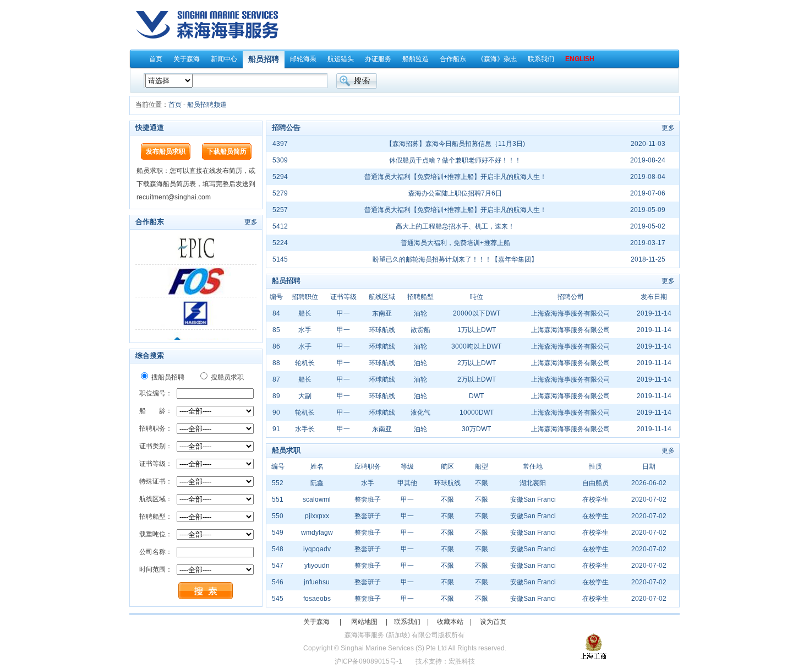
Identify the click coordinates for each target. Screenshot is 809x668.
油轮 (420, 313)
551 (277, 499)
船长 (304, 313)
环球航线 (382, 330)
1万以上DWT (476, 330)
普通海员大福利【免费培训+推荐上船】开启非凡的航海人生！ (455, 177)
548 (277, 549)
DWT (476, 396)
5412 (280, 226)
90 (276, 412)
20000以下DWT (476, 313)
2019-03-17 (647, 243)
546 (277, 582)
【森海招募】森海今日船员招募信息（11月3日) (455, 144)
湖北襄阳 (533, 483)
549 (277, 532)
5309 (280, 160)
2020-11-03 (648, 144)
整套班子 (367, 499)
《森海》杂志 (497, 59)
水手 (304, 330)
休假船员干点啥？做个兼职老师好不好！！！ (455, 160)
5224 (280, 243)
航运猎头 (340, 59)
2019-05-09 (647, 210)
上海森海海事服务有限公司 (570, 313)
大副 (304, 396)
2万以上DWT (476, 363)
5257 (280, 210)
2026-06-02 (648, 483)
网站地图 (364, 622)
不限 (481, 483)
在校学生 (595, 499)
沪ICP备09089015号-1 (368, 661)
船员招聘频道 (207, 104)
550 (277, 516)
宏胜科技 (462, 661)
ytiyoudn (317, 565)
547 (277, 565)
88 (276, 363)
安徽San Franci (533, 499)
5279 (280, 193)
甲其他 (407, 483)
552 (277, 483)
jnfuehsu (317, 582)
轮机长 (305, 363)
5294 (280, 177)
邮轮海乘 (303, 59)
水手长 (305, 429)
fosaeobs (317, 598)
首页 (155, 59)
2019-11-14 (654, 313)
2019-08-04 (647, 177)
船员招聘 (263, 59)
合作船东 (453, 59)
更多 (251, 222)
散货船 (420, 330)
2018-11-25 (648, 259)
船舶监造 (415, 59)
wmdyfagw (317, 532)
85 (276, 330)
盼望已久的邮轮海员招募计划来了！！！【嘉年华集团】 (455, 259)
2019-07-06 (647, 193)
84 (276, 313)
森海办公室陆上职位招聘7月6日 (455, 193)
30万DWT (476, 429)
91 (276, 429)
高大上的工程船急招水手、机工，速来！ (455, 226)
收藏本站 (450, 622)
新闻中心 (224, 59)
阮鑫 (317, 483)
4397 (280, 144)
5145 (280, 259)
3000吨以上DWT (476, 346)
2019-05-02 (647, 226)
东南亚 (382, 313)
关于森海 (186, 59)
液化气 (420, 412)
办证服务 (378, 59)
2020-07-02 (648, 499)
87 (276, 379)
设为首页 (493, 622)
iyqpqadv (317, 549)
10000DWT (477, 412)
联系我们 (541, 59)
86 (276, 346)
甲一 (343, 313)
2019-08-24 (647, 160)
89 (276, 396)
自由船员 (595, 483)
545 (277, 598)
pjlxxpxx (317, 516)
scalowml (317, 499)
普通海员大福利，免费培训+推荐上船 (455, 243)
